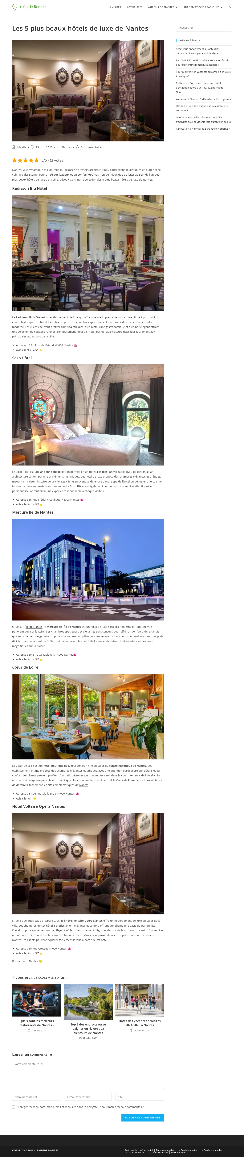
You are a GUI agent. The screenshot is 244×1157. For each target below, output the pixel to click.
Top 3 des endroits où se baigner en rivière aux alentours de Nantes (88, 1028)
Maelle (22, 147)
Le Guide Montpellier (212, 1150)
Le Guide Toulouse (134, 1152)
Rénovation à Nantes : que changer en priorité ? (203, 128)
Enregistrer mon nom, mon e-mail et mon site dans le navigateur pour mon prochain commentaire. (81, 1107)
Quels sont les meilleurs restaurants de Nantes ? (36, 1023)
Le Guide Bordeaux (158, 1152)
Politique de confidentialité (139, 1150)
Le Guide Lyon (178, 1152)
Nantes (67, 147)
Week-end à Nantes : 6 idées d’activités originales (203, 99)
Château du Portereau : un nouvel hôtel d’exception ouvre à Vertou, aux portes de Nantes (199, 87)
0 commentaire (91, 147)
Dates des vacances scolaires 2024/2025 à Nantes (140, 1023)
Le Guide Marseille (187, 1150)
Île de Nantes (34, 627)
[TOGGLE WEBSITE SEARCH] (230, 7)
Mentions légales (165, 1150)
